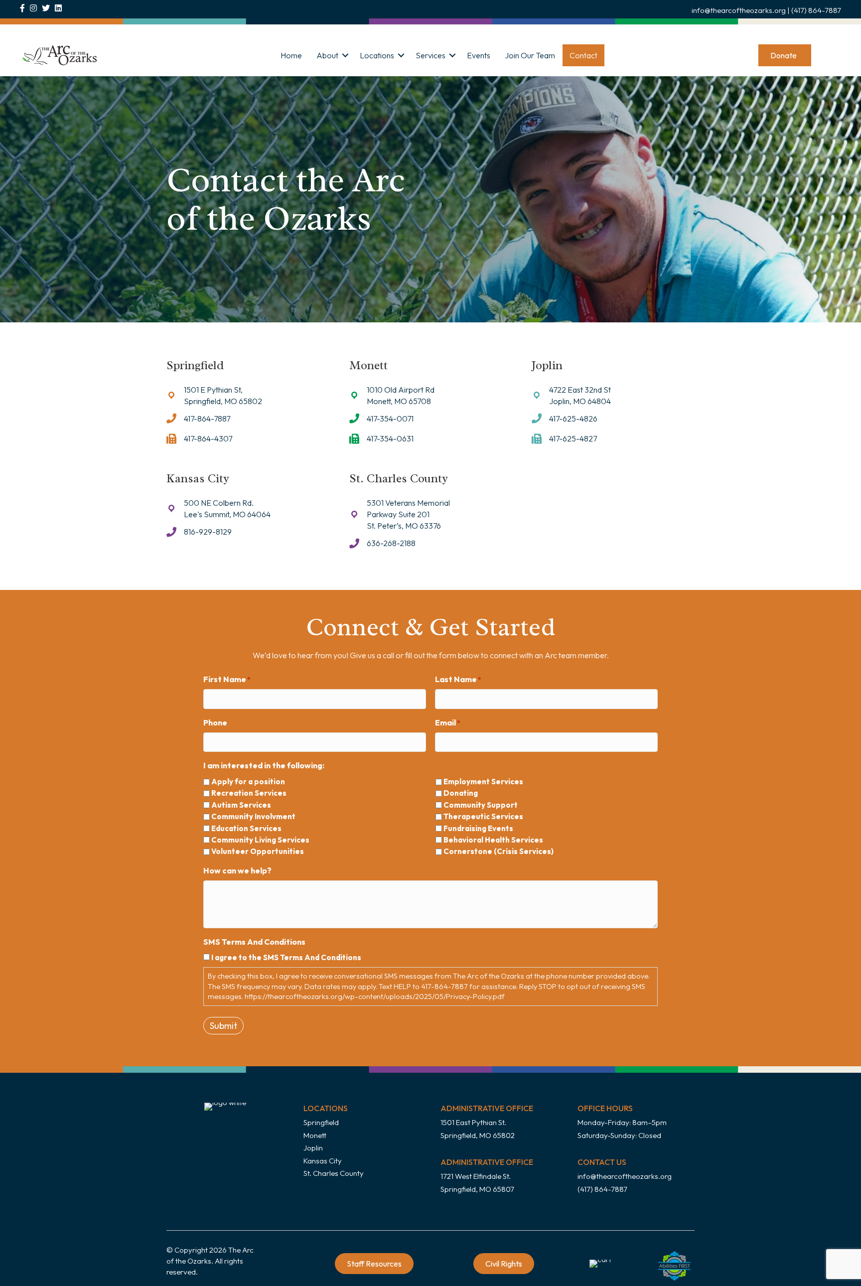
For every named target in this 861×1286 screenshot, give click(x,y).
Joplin (313, 1147)
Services (430, 55)
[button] (345, 55)
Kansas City (322, 1160)
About (327, 55)
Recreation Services (249, 793)
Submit (223, 1025)
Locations (377, 55)
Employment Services (483, 781)
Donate (783, 55)
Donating (460, 793)
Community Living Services (260, 840)
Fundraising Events (478, 828)
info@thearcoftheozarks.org (739, 10)
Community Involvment (253, 816)
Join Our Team (530, 55)
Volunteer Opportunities (257, 851)
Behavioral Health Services (493, 840)
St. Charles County (333, 1173)
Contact (583, 55)
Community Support (480, 805)
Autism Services (241, 805)
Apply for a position (248, 781)
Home (291, 55)
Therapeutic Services (483, 816)
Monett (314, 1135)
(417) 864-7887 (816, 10)
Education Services (246, 828)
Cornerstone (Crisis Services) (498, 851)
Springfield (321, 1122)
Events (478, 55)
